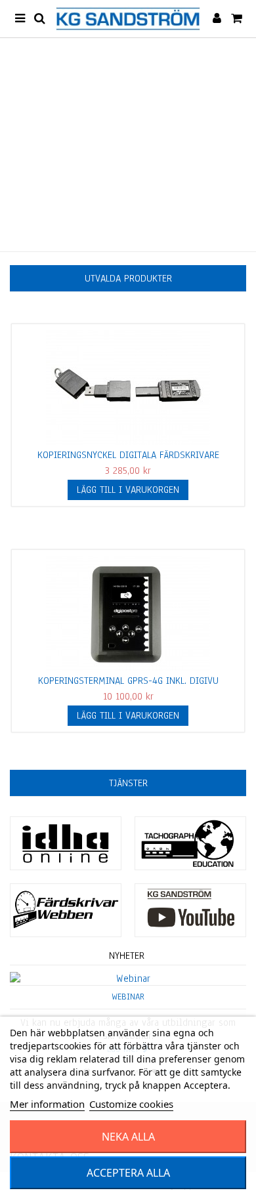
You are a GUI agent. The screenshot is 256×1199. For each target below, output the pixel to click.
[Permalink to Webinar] (128, 978)
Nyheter (126, 955)
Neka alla (128, 1136)
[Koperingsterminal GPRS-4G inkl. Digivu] (128, 613)
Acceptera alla (128, 1173)
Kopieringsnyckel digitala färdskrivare (128, 454)
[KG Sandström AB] (128, 19)
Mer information (47, 1103)
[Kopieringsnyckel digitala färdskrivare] (128, 387)
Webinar (128, 997)
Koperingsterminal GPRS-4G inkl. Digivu (128, 680)
